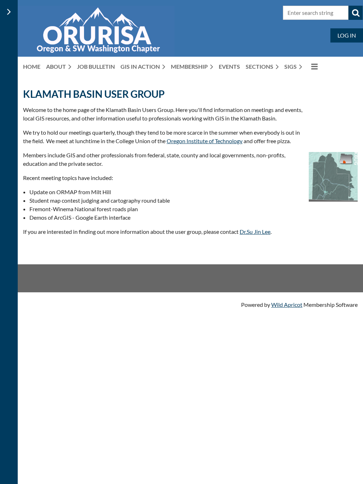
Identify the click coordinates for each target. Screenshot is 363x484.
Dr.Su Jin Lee (255, 231)
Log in (346, 35)
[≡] (313, 66)
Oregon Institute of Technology (204, 140)
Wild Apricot (286, 304)
